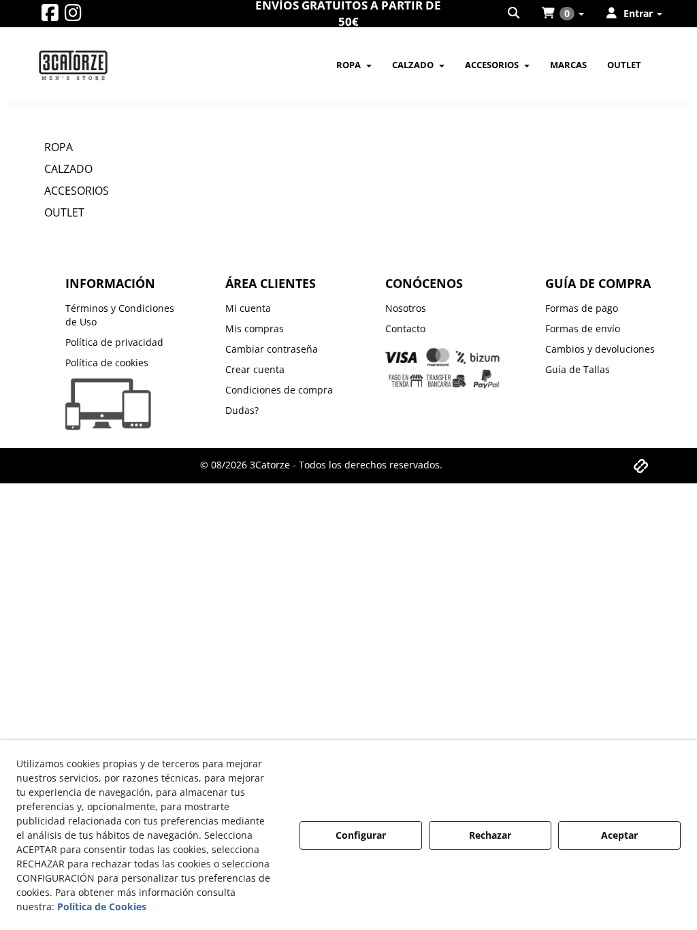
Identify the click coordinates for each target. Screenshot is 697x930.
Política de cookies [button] (106, 362)
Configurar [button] (361, 835)
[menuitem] (515, 13)
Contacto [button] (405, 328)
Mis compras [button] (254, 328)
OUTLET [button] (64, 212)
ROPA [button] (58, 147)
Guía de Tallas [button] (577, 369)
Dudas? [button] (242, 410)
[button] (50, 16)
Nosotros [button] (405, 308)
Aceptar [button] (619, 835)
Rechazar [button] (490, 835)
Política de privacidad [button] (114, 342)
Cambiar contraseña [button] (271, 348)
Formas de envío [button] (582, 328)
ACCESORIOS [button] (76, 190)
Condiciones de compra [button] (279, 389)
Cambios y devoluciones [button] (600, 348)
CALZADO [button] (68, 168)
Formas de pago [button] (581, 308)
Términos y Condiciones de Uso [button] (119, 315)
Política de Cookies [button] (101, 906)
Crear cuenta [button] (255, 369)
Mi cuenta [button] (248, 308)
